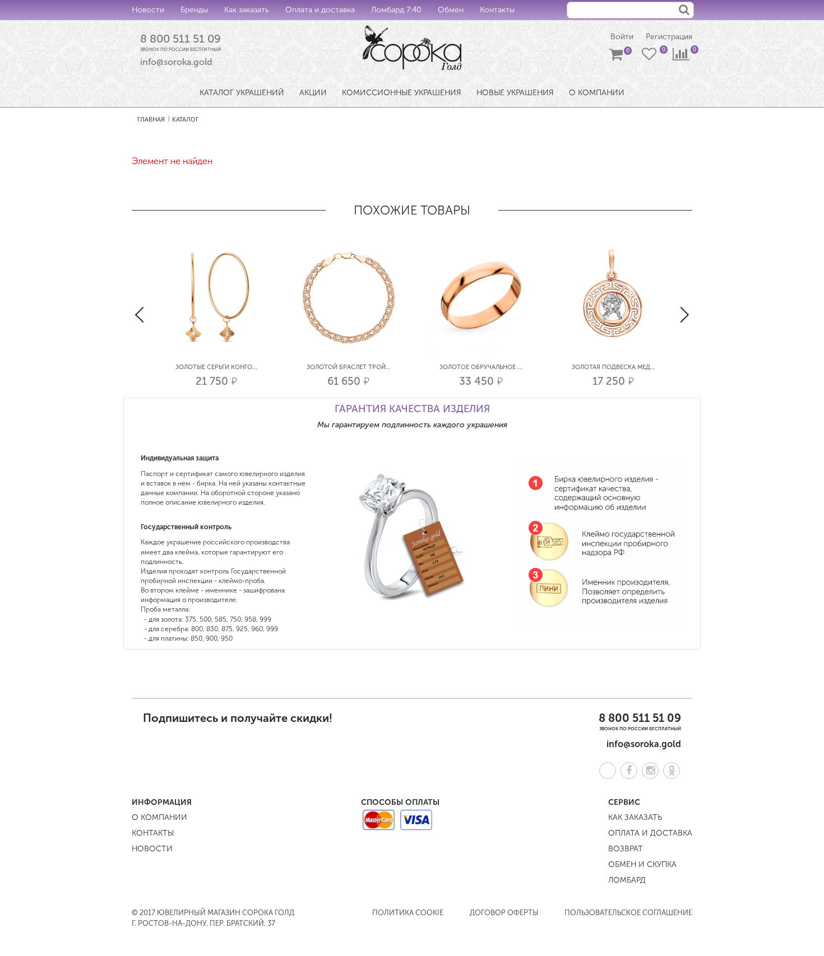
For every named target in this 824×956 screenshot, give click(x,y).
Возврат (625, 849)
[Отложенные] (650, 56)
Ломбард (627, 880)
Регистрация (669, 36)
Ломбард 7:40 (396, 10)
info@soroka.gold (176, 62)
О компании (159, 817)
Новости (148, 10)
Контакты (497, 10)
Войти (621, 36)
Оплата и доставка (320, 10)
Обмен (451, 10)
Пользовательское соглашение (628, 912)
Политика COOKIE (407, 912)
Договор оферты (504, 912)
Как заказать (246, 10)
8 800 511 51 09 (180, 38)
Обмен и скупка (642, 864)
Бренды (194, 10)
